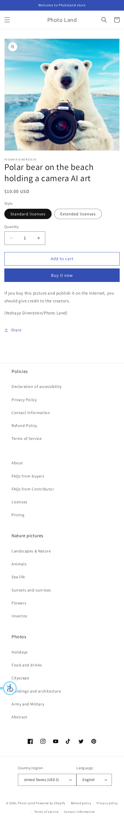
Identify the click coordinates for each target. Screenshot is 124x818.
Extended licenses (78, 213)
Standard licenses (28, 213)
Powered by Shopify (50, 803)
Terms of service (46, 812)
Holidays (20, 652)
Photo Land (26, 803)
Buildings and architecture (36, 691)
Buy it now (62, 275)
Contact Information (31, 412)
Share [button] (16, 329)
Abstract (19, 717)
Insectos (19, 615)
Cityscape (20, 677)
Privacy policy (107, 803)
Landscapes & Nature (31, 551)
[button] (8, 688)
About (17, 462)
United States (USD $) (41, 779)
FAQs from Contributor (33, 489)
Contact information (79, 812)
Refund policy (81, 803)
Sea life (18, 576)
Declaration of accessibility (37, 386)
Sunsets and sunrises (31, 590)
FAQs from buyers (28, 476)
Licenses (19, 501)
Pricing (18, 514)
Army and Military (28, 704)
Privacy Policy (24, 399)
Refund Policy (24, 425)
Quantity (11, 226)
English (88, 779)
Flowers (19, 603)
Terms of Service (27, 438)
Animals (19, 563)
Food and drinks (27, 665)
